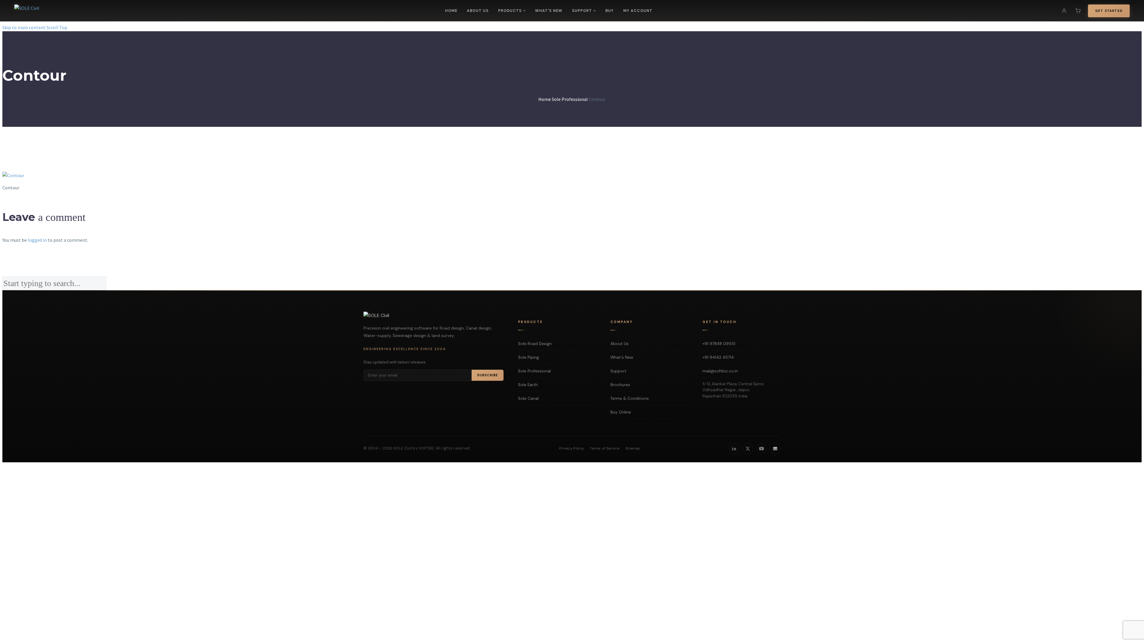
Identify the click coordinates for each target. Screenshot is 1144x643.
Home (451, 11)
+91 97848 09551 (718, 343)
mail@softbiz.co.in (720, 371)
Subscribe (487, 375)
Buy (609, 11)
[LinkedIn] (734, 448)
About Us (478, 11)
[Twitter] (747, 448)
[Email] (775, 448)
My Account (637, 11)
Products (510, 11)
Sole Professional (534, 371)
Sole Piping (528, 357)
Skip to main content (24, 27)
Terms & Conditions (629, 398)
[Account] (1064, 11)
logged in (37, 240)
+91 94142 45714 (718, 357)
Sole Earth (528, 384)
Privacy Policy (571, 448)
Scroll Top (56, 27)
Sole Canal (528, 398)
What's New (548, 11)
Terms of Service (604, 448)
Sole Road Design (535, 343)
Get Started (1109, 11)
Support (582, 11)
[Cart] (1078, 11)
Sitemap (632, 448)
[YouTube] (761, 448)
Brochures (620, 384)
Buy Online (620, 412)
